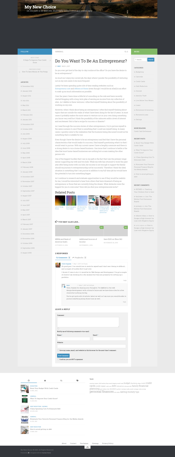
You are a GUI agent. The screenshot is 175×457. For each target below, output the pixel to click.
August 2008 (27, 139)
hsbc (108, 389)
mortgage (136, 389)
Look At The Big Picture (59, 208)
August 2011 (26, 96)
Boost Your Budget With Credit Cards (93, 208)
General (59, 52)
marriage (123, 389)
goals (101, 389)
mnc (59, 66)
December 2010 (28, 124)
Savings (139, 119)
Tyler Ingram (66, 264)
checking (133, 383)
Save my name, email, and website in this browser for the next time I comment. (88, 350)
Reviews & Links (142, 115)
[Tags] (77, 381)
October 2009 (27, 129)
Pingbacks (80, 257)
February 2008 (27, 167)
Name (59, 335)
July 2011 (25, 100)
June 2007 (26, 205)
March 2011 (26, 110)
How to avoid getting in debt (41, 429)
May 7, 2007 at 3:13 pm (80, 264)
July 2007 (25, 200)
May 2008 (26, 153)
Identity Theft (141, 96)
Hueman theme (46, 453)
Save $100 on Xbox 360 (113, 239)
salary (118, 392)
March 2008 (26, 162)
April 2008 (26, 158)
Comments (64, 257)
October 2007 (27, 186)
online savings (142, 389)
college (139, 383)
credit (143, 383)
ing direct (118, 389)
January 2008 (27, 172)
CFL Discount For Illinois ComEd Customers (82, 208)
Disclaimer (84, 443)
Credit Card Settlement (142, 131)
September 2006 (28, 248)
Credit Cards (140, 81)
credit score (108, 386)
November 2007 (28, 181)
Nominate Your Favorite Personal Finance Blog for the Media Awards (144, 166)
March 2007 (26, 219)
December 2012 (28, 86)
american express (94, 383)
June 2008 (26, 148)
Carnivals (139, 77)
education (120, 386)
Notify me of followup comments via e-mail (73, 331)
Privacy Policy (107, 443)
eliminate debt (128, 386)
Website (60, 342)
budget (127, 383)
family (135, 385)
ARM (100, 383)
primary (139, 206)
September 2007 (28, 191)
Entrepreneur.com (62, 88)
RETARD (139, 189)
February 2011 (27, 115)
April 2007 (26, 215)
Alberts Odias (141, 216)
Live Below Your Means (144, 100)
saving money (127, 391)
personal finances (102, 391)
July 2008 (26, 143)
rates (115, 392)
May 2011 (25, 105)
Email (95, 335)
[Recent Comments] (61, 381)
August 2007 (26, 196)
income (113, 389)
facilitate (139, 196)
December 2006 (28, 234)
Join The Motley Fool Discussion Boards (143, 199)
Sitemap (95, 443)
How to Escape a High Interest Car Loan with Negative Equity (144, 218)
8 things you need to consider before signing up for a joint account (104, 209)
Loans (138, 105)
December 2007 (28, 177)
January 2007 (27, 229)
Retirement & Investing (144, 110)
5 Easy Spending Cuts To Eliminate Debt (45, 409)
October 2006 (27, 243)
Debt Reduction (141, 86)
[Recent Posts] (29, 381)
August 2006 (27, 253)
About (64, 443)
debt (114, 385)
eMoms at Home (81, 88)
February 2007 (27, 224)
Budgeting (140, 72)
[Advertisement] (87, 33)
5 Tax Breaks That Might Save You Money (115, 208)
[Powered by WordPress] (28, 452)
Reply (125, 280)
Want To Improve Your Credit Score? (44, 398)
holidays (105, 389)
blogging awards (116, 383)
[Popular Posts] (45, 381)
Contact (73, 443)
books (122, 383)
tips (137, 391)
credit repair (101, 386)
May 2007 (25, 210)
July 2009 (26, 134)
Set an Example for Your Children (71, 208)
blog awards (109, 383)
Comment (60, 315)
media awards (129, 389)
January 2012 (27, 91)
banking (103, 383)
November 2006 (28, 238)
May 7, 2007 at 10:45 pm (86, 285)
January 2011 (27, 120)
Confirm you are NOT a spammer (71, 359)
